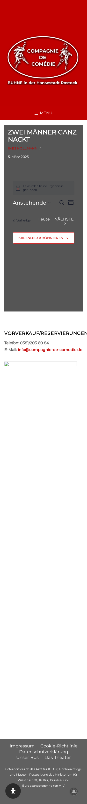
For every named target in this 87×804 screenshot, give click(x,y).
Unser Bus (27, 757)
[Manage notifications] (74, 791)
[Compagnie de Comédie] (43, 59)
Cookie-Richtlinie (59, 746)
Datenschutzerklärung (43, 751)
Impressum (22, 746)
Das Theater (57, 757)
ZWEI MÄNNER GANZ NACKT (42, 135)
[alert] (43, 188)
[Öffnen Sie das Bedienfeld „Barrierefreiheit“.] (13, 791)
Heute (43, 219)
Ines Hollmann (23, 148)
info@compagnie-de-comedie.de (50, 349)
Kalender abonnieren (40, 238)
